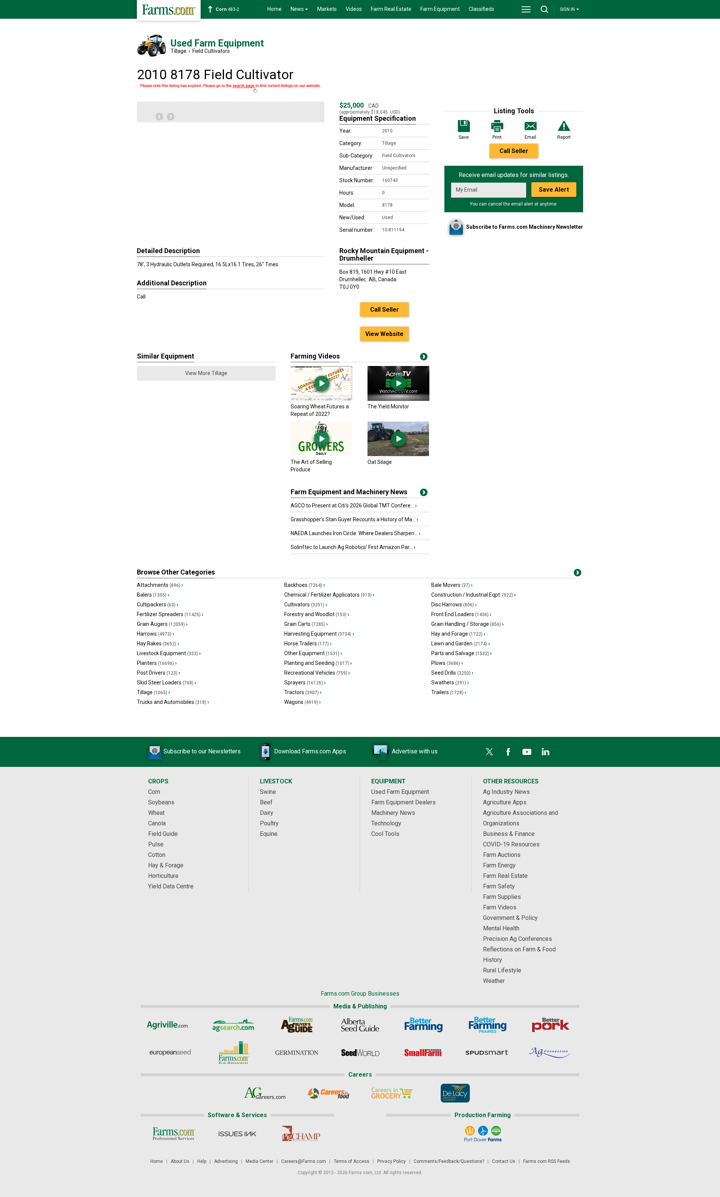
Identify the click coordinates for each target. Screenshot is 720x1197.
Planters (157, 663)
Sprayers (305, 683)
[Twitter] (489, 752)
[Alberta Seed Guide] (360, 1025)
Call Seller (514, 150)
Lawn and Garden (460, 643)
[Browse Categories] (577, 574)
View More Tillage (206, 373)
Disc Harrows (454, 605)
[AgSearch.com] (233, 1025)
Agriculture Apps (504, 802)
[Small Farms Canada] (423, 1052)
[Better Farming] (423, 1025)
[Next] (170, 116)
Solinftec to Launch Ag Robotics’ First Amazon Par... (353, 547)
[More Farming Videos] (423, 358)
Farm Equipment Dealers (403, 802)
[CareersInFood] (328, 1093)
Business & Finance (509, 833)
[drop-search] (544, 9)
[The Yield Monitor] (398, 399)
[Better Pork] (550, 1025)
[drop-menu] (526, 9)
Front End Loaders (461, 614)
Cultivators (305, 605)
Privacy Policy (391, 1161)
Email (530, 137)
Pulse (156, 844)
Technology (386, 823)
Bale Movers (451, 585)
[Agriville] (170, 1025)
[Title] (423, 494)
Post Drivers (158, 673)
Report (564, 137)
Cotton (156, 854)
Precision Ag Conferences (517, 938)
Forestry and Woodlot (316, 614)
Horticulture (163, 875)
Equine (269, 833)
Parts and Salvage (461, 653)
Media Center (259, 1161)
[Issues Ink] (237, 1133)
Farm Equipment (440, 9)
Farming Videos (315, 356)
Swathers (450, 683)
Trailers (448, 692)
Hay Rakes (158, 643)
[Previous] (159, 116)
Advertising (226, 1161)
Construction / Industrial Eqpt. (473, 595)
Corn (154, 791)
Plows (447, 663)
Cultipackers (157, 605)
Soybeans (161, 802)
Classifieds (481, 9)
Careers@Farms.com (303, 1161)
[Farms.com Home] (169, 10)
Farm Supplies (502, 896)
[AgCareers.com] (265, 1093)
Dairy (266, 812)
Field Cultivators (211, 51)
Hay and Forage (458, 634)
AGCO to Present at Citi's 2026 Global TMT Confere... (354, 505)
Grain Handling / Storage (467, 624)
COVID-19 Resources (511, 844)
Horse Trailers (308, 643)
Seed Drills (452, 673)
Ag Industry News (506, 791)
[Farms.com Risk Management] (233, 1052)
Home (274, 9)
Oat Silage (380, 462)
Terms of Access (351, 1161)
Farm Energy (499, 865)
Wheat (156, 812)
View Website (384, 334)
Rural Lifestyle (502, 970)
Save (464, 137)
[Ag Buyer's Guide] (296, 1025)
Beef (266, 802)
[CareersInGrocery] (391, 1093)
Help (201, 1161)
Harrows (155, 634)
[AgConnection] (550, 1052)
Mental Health (501, 928)
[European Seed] (170, 1052)
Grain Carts (306, 624)
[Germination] (296, 1052)
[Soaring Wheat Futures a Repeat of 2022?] (321, 399)
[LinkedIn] (545, 752)
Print (497, 137)
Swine (268, 791)
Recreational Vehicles (317, 673)
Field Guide (163, 833)
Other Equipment (313, 653)
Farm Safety (499, 886)
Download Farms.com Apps (310, 751)
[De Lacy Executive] (455, 1093)
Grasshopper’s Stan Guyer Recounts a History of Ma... (354, 519)
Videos (354, 9)
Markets (327, 9)
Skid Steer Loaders (166, 683)
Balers (153, 595)
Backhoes (304, 585)
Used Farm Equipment (400, 791)
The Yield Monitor (388, 407)
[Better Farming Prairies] (487, 1025)
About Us (180, 1161)
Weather (494, 980)
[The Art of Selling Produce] (321, 455)
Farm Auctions (501, 854)
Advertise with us (415, 751)
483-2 (227, 9)
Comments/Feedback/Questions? (449, 1161)
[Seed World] (360, 1052)
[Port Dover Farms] (482, 1133)
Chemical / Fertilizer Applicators (329, 595)
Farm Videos (499, 907)
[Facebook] (508, 752)
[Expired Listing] (230, 88)
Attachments (160, 585)
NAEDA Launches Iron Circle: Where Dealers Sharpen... (355, 533)
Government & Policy (510, 917)
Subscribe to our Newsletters (202, 751)
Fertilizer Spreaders (170, 614)
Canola (157, 823)
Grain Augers (162, 624)
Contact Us (503, 1161)
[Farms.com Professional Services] (173, 1133)
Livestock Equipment (169, 653)
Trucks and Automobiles (173, 702)
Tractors (302, 692)
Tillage (178, 51)
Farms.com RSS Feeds (546, 1161)
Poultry (269, 823)
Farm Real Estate (391, 9)
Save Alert (554, 189)
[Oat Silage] (398, 455)
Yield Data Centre (171, 886)
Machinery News (393, 812)
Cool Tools (385, 833)
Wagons (302, 702)
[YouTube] (526, 752)
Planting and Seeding (318, 663)
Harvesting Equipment (319, 634)
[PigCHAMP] (300, 1133)
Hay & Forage (165, 865)
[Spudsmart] (487, 1052)
